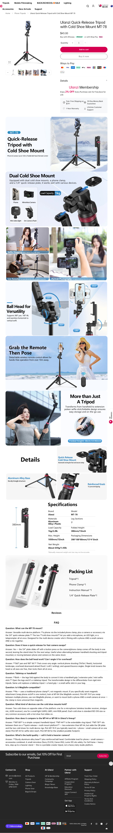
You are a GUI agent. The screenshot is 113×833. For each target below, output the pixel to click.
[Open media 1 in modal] (28, 43)
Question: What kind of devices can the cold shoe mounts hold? (36, 704)
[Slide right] (49, 72)
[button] (6, 3)
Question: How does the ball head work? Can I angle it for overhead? (39, 659)
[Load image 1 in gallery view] (13, 73)
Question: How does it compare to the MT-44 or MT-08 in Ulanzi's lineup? (40, 718)
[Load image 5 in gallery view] (44, 73)
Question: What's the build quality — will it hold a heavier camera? (38, 735)
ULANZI (78, 823)
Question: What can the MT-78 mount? (24, 628)
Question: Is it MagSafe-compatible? (23, 687)
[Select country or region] (111, 6)
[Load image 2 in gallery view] (21, 73)
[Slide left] (8, 72)
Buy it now (84, 56)
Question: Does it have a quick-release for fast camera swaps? (36, 645)
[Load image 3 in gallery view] (28, 73)
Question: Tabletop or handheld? (21, 673)
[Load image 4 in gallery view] (36, 73)
